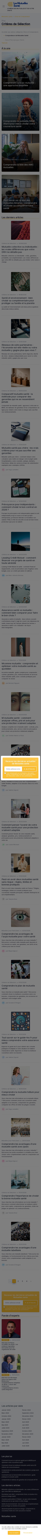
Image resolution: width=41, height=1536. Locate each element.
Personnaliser (27, 1533)
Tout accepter (13, 1533)
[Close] (36, 760)
